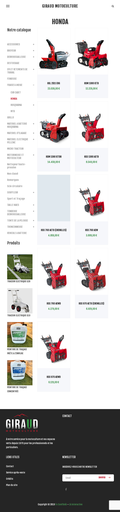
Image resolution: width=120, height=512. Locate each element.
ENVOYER (102, 477)
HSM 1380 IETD (91, 83)
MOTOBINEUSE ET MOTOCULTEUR (15, 156)
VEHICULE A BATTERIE (17, 233)
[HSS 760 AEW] (91, 201)
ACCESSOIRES (13, 44)
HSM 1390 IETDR (54, 156)
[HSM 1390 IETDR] (53, 127)
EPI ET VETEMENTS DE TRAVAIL (17, 71)
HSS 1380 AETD (91, 156)
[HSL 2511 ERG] (53, 54)
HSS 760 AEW (91, 230)
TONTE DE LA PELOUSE (17, 220)
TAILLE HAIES (13, 204)
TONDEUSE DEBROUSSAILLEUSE (16, 213)
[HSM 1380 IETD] (91, 54)
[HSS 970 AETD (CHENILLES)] (91, 274)
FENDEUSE (12, 78)
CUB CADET (16, 92)
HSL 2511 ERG (53, 83)
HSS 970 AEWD (54, 376)
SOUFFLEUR (12, 192)
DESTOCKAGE (13, 63)
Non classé (12, 173)
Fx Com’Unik (61, 504)
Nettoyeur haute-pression (16, 166)
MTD (13, 111)
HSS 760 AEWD (54, 303)
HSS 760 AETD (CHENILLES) (54, 230)
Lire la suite (47, 74)
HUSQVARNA (16, 105)
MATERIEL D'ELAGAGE (17, 133)
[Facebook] (65, 489)
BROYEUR (11, 50)
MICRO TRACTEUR (15, 148)
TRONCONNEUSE (15, 226)
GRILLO (10, 117)
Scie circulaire (14, 186)
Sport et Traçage (16, 198)
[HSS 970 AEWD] (53, 348)
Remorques (13, 179)
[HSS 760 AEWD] (53, 274)
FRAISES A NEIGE (14, 85)
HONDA (14, 98)
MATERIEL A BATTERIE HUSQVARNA (17, 125)
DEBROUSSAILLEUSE (16, 56)
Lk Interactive (75, 504)
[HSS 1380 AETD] (91, 127)
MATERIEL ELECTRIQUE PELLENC (17, 141)
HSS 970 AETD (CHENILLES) (91, 303)
